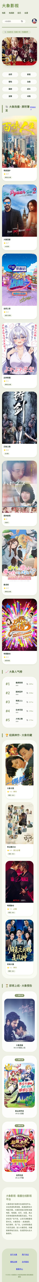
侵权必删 (13, 1262)
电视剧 (11, 13)
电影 (3, 13)
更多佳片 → (33, 108)
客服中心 (19, 1269)
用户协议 (25, 1255)
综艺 (19, 13)
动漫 (26, 13)
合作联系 (25, 1262)
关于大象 (13, 1255)
